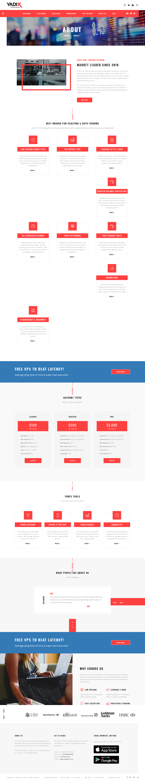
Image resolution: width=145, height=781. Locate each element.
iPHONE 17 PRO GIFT (58, 524)
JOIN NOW (84, 100)
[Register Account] (133, 5)
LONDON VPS (116, 524)
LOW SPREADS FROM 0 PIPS (33, 149)
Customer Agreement (50, 777)
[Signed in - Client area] (128, 5)
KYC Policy (76, 777)
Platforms (41, 13)
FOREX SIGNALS (87, 524)
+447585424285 (67, 754)
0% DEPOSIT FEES (72, 149)
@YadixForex (65, 757)
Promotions (71, 13)
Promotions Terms (114, 777)
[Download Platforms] (127, 13)
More (32, 170)
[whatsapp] (125, 5)
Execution (56, 13)
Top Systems (87, 13)
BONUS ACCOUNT (28, 524)
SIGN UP (33, 460)
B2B (114, 13)
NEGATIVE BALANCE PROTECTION (111, 191)
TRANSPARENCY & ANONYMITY (33, 319)
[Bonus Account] (134, 13)
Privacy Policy (65, 777)
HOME (67, 35)
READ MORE (121, 372)
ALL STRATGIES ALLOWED (33, 235)
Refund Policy (99, 777)
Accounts (27, 13)
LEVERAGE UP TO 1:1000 (112, 149)
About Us (102, 13)
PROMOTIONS (112, 277)
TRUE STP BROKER (72, 235)
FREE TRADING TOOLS (111, 235)
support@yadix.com (66, 759)
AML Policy (88, 777)
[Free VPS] (131, 13)
